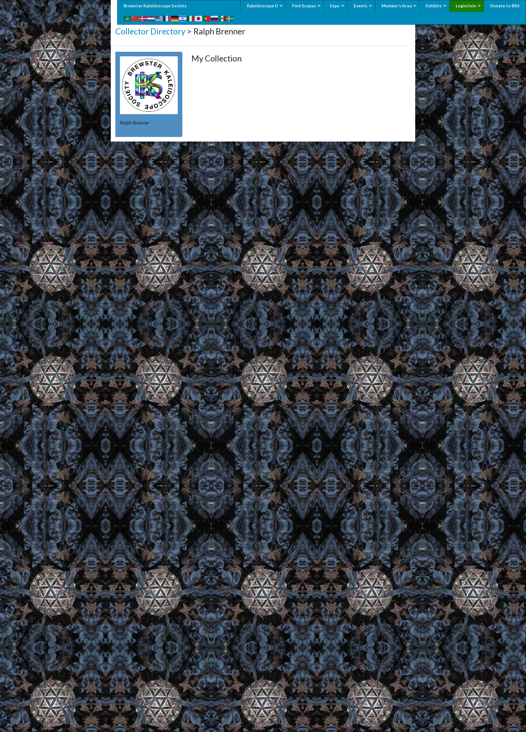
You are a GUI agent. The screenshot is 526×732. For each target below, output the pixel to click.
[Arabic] (128, 18)
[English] (159, 18)
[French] (167, 18)
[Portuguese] (207, 18)
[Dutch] (151, 18)
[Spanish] (222, 18)
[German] (175, 18)
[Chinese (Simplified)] (135, 18)
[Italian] (191, 18)
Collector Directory (150, 31)
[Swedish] (230, 18)
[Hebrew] (183, 18)
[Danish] (143, 18)
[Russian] (215, 18)
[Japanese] (199, 18)
